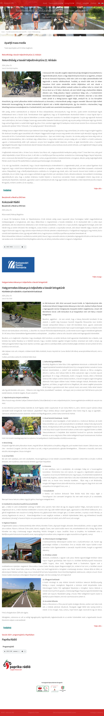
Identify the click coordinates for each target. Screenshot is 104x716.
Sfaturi (78, 3)
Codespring (100, 712)
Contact (93, 3)
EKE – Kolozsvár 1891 (7, 3)
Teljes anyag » (97, 277)
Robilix (37, 712)
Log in (98, 703)
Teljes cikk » (98, 188)
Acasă (45, 3)
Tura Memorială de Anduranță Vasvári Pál (16, 32)
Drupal (59, 712)
